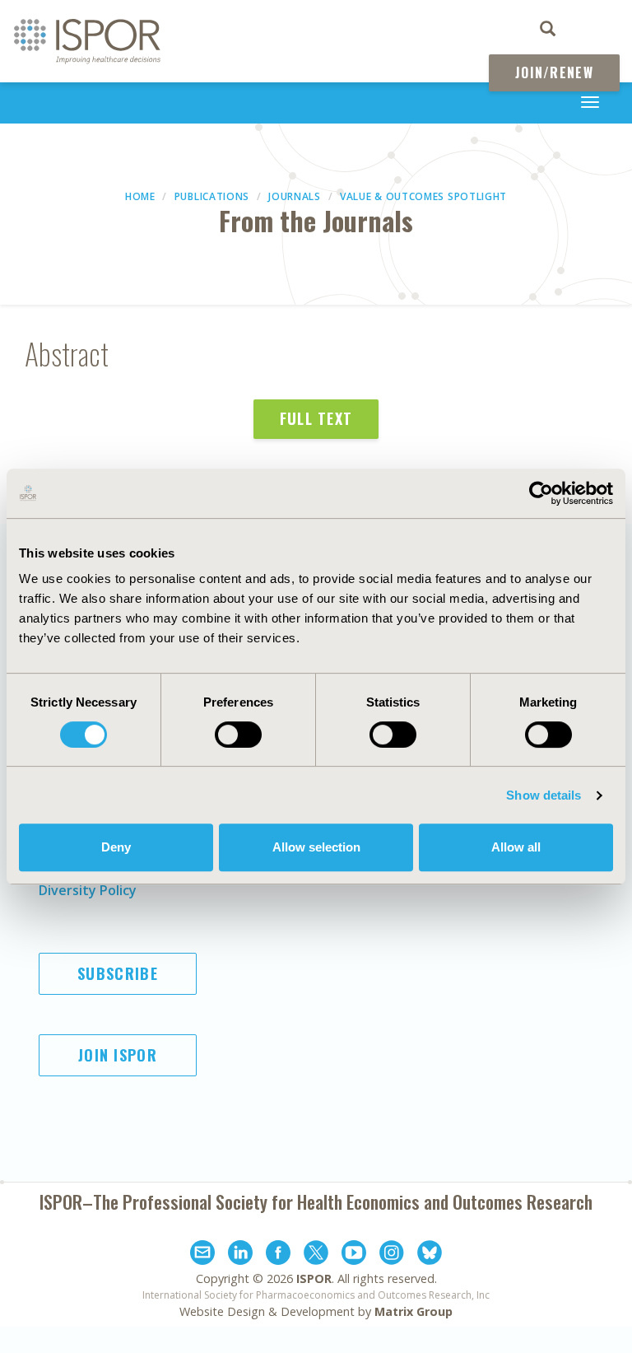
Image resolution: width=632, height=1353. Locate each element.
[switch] (238, 734)
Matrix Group (413, 1311)
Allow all (516, 847)
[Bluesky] (429, 1255)
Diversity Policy (88, 890)
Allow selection (316, 847)
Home (140, 196)
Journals (294, 196)
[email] (202, 1255)
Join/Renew (554, 72)
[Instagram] (391, 1255)
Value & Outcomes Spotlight (423, 196)
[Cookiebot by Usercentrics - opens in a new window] (541, 493)
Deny (116, 847)
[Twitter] (316, 1255)
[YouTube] (354, 1255)
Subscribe (117, 973)
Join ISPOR (117, 1055)
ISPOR (314, 1278)
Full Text (316, 418)
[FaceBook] (278, 1255)
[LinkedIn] (240, 1255)
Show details (543, 795)
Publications (211, 196)
